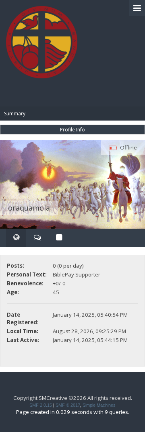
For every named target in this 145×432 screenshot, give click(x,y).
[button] (137, 8)
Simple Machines (99, 405)
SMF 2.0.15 (40, 405)
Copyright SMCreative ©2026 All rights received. (72, 397)
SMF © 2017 (68, 405)
